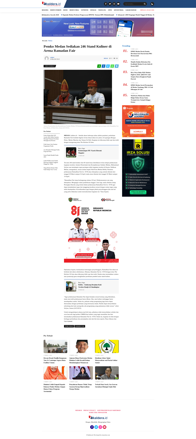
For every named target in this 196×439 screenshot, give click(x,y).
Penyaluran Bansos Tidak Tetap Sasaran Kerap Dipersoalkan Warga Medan (80, 387)
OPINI (110, 10)
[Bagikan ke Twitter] (108, 66)
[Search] (145, 4)
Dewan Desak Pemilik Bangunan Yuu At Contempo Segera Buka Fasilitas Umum (55, 360)
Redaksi (78, 410)
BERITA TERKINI (55, 10)
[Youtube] (118, 4)
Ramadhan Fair (79, 326)
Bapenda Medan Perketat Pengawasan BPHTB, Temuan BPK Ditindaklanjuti (72, 15)
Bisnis (65, 10)
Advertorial (119, 10)
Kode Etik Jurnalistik (98, 412)
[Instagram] (114, 4)
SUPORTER (84, 10)
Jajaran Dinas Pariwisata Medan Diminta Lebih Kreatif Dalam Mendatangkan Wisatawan (80, 360)
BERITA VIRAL (74, 10)
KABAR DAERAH (131, 10)
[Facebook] (105, 4)
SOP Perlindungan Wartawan (109, 410)
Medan (50, 40)
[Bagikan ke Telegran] (117, 66)
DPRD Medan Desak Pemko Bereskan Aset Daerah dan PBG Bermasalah (141, 54)
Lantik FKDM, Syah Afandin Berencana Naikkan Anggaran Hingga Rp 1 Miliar (51, 162)
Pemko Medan (69, 326)
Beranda (44, 40)
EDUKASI (93, 10)
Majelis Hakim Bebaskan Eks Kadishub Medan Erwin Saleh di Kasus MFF (141, 64)
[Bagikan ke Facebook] (103, 66)
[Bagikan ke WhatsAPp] (112, 66)
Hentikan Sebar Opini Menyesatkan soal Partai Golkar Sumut (106, 360)
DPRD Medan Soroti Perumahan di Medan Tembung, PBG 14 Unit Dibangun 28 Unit (142, 87)
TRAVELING (102, 10)
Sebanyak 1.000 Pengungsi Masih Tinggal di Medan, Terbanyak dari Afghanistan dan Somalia (133, 15)
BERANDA (45, 10)
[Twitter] (110, 4)
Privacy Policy (90, 410)
